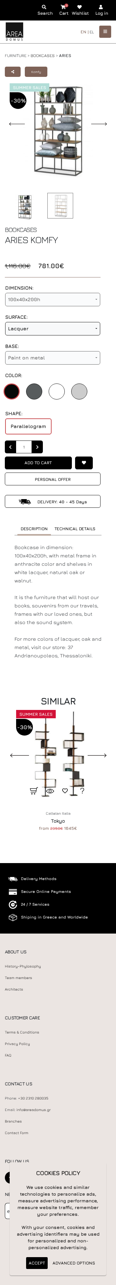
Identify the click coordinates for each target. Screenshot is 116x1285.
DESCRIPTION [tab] (34, 528)
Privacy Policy (17, 1044)
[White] (57, 391)
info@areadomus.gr (33, 1110)
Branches (13, 1121)
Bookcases (43, 55)
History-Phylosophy (23, 966)
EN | (85, 31)
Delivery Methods (38, 878)
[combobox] (52, 299)
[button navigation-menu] (105, 31)
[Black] (12, 391)
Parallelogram (28, 426)
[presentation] (14, 755)
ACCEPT (37, 1262)
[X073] (79, 391)
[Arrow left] (10, 447)
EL (92, 31)
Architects (14, 989)
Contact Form (16, 1133)
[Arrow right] (37, 447)
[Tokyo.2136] (58, 755)
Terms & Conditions (22, 1032)
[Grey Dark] (34, 391)
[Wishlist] (84, 463)
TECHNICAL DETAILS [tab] (75, 528)
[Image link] (23, 207)
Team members (18, 978)
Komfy (36, 72)
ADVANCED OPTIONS (74, 1262)
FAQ (8, 1055)
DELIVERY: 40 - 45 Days (61, 501)
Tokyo (58, 821)
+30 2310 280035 (33, 1098)
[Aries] (58, 205)
